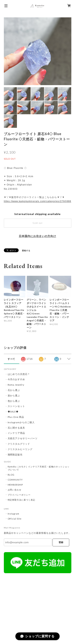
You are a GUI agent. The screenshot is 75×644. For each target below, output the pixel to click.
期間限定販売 (15, 454)
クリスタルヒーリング (20, 449)
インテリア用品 (16, 433)
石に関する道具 (16, 427)
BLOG (11, 474)
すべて (11, 359)
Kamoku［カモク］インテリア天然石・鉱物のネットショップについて (39, 468)
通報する (26, 250)
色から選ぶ (14, 400)
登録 (61, 542)
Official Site (15, 518)
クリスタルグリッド (19, 443)
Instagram (13, 513)
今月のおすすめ (16, 379)
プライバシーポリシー (19, 494)
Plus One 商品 (16, 417)
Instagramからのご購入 (21, 422)
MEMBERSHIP (15, 484)
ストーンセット (16, 406)
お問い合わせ (15, 489)
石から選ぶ (14, 390)
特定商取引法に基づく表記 (21, 499)
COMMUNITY (15, 479)
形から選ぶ (14, 395)
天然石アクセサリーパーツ (23, 438)
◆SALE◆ (13, 411)
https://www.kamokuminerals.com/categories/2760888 (37, 201)
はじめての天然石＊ (19, 374)
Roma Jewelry (16, 384)
